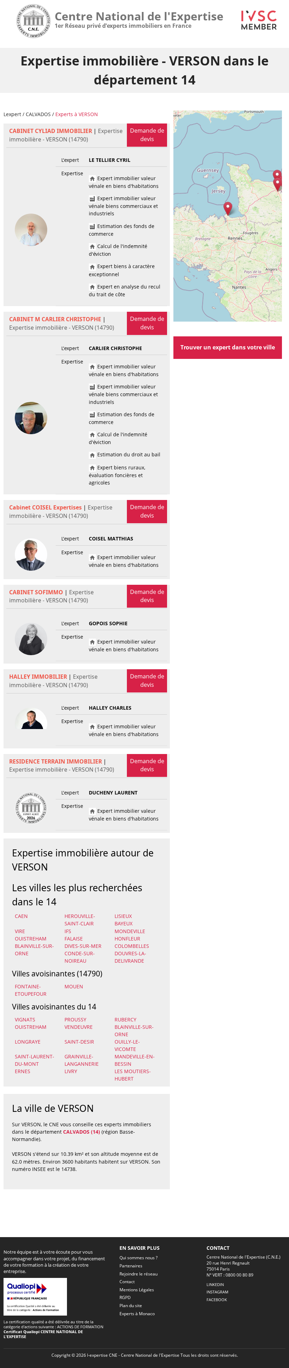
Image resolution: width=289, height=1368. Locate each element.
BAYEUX (124, 923)
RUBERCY (125, 1019)
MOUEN (73, 986)
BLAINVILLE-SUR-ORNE (34, 950)
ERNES (22, 1071)
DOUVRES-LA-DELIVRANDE (130, 957)
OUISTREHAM (31, 938)
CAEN (21, 916)
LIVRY (70, 1071)
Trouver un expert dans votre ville (227, 347)
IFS (67, 931)
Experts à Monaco (137, 1314)
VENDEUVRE (78, 1027)
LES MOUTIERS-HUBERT (133, 1075)
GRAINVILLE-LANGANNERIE (81, 1060)
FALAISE (73, 938)
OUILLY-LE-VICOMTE (127, 1045)
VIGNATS (25, 1019)
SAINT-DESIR (79, 1041)
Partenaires (130, 1266)
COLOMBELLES (132, 946)
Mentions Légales (136, 1290)
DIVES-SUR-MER (83, 946)
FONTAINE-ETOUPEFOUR (31, 990)
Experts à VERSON (76, 114)
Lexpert (12, 114)
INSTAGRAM (217, 1291)
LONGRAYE (28, 1041)
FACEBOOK (217, 1299)
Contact (127, 1282)
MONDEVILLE (130, 931)
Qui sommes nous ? (138, 1258)
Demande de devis (147, 135)
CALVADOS (38, 114)
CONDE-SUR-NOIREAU (79, 957)
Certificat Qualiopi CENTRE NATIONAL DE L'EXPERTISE (43, 1334)
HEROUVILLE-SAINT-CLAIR (79, 920)
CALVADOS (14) (81, 1131)
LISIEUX (123, 916)
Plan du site (130, 1306)
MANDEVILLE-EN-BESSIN (135, 1060)
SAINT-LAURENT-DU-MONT (34, 1060)
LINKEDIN (215, 1284)
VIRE (20, 931)
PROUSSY (75, 1019)
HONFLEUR (127, 938)
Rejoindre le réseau (138, 1274)
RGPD (125, 1297)
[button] (227, 209)
